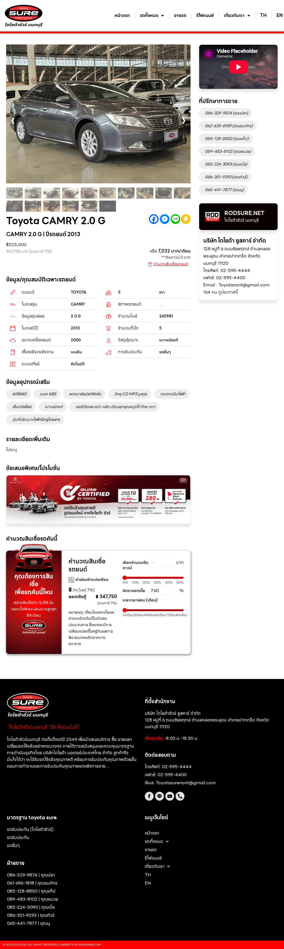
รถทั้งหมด (149, 16)
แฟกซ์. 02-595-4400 (224, 277)
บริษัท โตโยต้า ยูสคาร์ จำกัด (234, 240)
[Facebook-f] (149, 796)
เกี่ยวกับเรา (234, 16)
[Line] (175, 219)
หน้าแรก (122, 16)
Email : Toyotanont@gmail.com (236, 284)
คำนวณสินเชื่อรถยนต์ (171, 264)
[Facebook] (154, 219)
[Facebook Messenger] (164, 219)
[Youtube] (169, 796)
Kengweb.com (90, 945)
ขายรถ (180, 16)
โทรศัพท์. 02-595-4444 (226, 270)
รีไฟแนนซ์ (205, 16)
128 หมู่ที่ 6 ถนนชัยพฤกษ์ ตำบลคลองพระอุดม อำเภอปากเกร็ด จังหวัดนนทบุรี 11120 (236, 256)
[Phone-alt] (180, 796)
